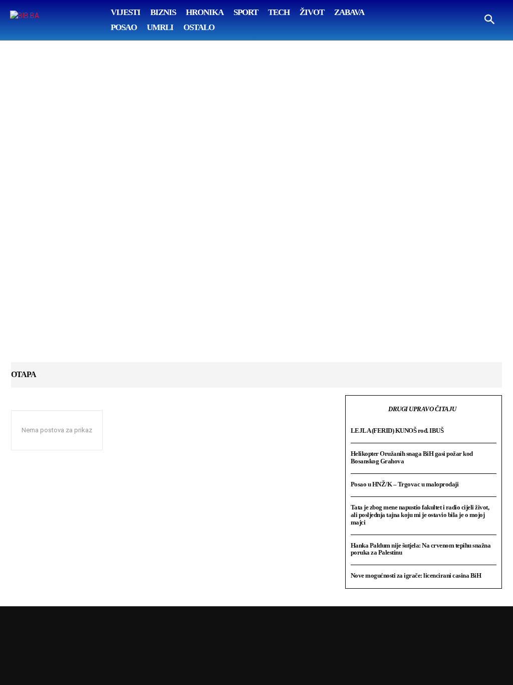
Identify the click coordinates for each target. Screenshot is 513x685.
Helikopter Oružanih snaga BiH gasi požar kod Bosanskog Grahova (412, 457)
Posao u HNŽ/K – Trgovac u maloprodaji (405, 484)
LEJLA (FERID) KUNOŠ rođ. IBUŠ (397, 430)
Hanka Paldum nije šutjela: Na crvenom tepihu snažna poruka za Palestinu (421, 549)
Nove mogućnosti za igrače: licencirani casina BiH (416, 575)
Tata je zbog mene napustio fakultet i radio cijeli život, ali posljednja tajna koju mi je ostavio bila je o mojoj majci (420, 514)
